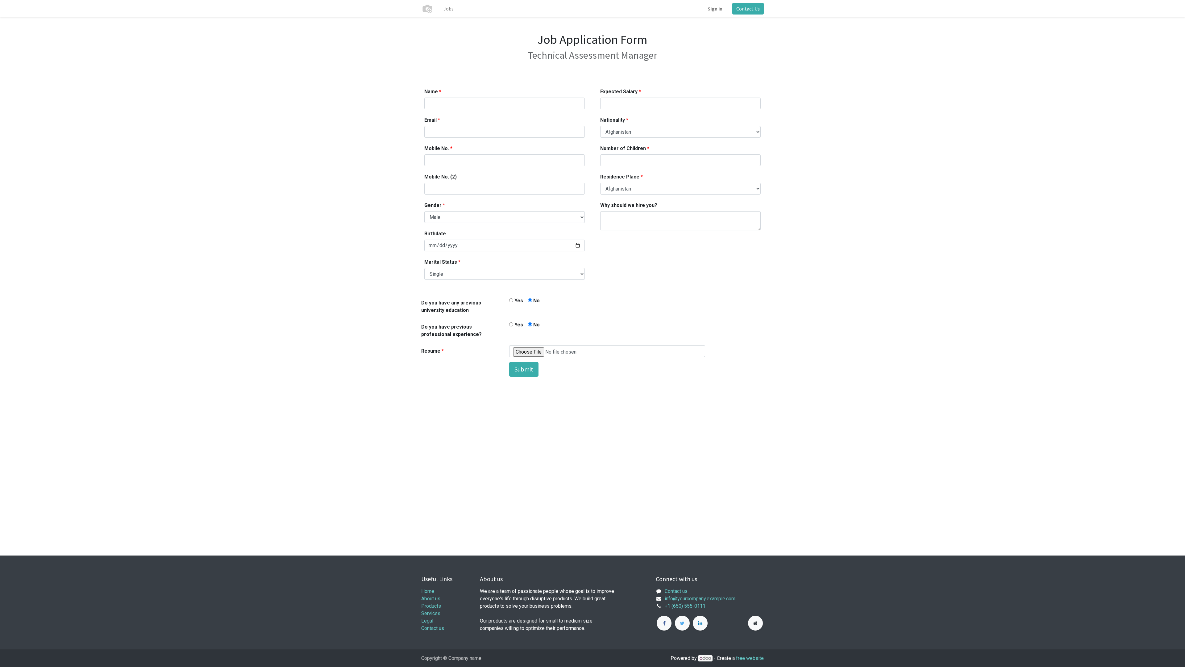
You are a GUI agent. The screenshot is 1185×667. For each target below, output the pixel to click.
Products (431, 606)
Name (431, 91)
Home (427, 591)
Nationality (612, 120)
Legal (427, 621)
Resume (430, 351)
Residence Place (619, 177)
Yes (518, 301)
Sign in (715, 9)
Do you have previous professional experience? (451, 330)
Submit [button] (523, 369)
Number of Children (623, 148)
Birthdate (435, 234)
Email (430, 120)
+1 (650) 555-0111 (685, 606)
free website (750, 658)
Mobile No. (436, 148)
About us (430, 599)
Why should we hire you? (628, 205)
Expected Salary (619, 91)
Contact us (432, 628)
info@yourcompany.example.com (700, 599)
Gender (433, 205)
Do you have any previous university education (451, 306)
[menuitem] (448, 8)
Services (430, 613)
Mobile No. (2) (440, 177)
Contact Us (748, 9)
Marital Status (440, 262)
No (536, 301)
